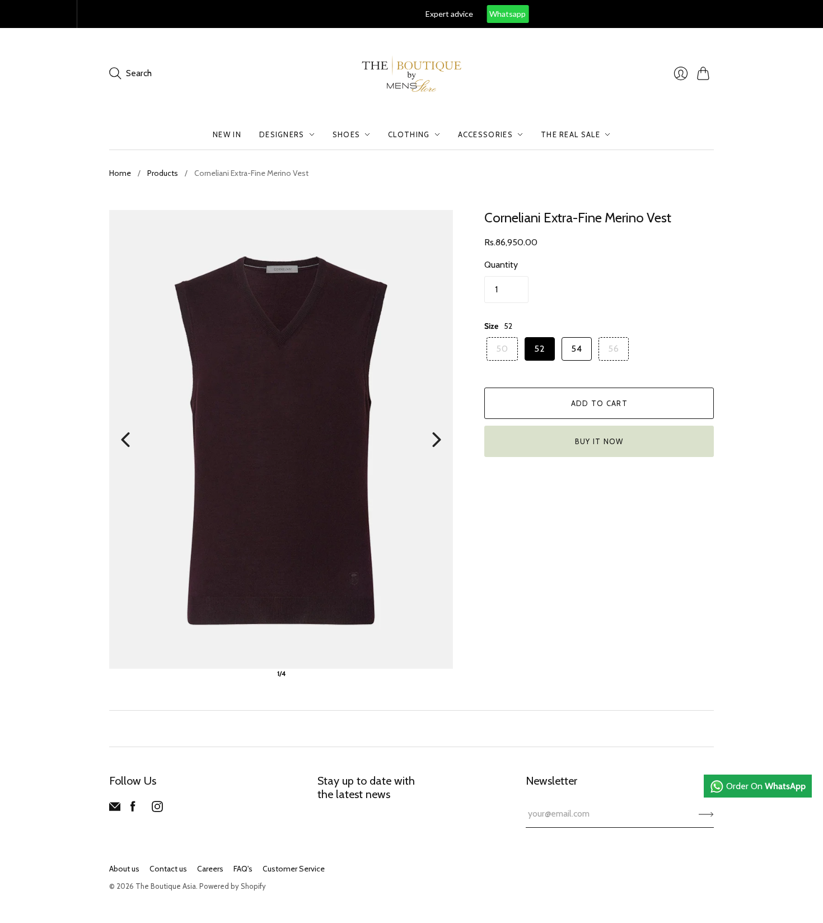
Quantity (501, 264)
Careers (210, 869)
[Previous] (125, 439)
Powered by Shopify (232, 886)
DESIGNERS (282, 134)
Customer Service (294, 869)
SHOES (347, 134)
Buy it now (599, 441)
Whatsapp (431, 13)
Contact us (168, 869)
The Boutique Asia (165, 886)
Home (120, 173)
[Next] (436, 439)
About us (124, 869)
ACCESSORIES (485, 134)
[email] (114, 809)
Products (162, 173)
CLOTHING (408, 134)
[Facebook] (132, 809)
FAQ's (242, 869)
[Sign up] (706, 814)
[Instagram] (157, 809)
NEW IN (227, 134)
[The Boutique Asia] (411, 73)
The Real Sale (570, 134)
